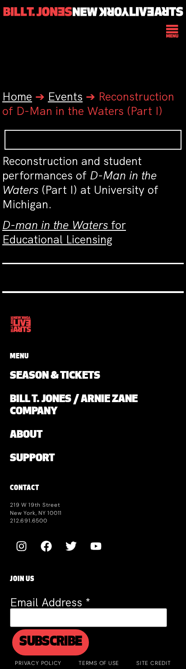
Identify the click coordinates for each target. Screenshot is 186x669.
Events (65, 96)
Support (32, 459)
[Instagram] (21, 546)
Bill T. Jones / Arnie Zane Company (74, 405)
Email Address (50, 602)
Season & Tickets (55, 376)
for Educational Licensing (64, 232)
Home (17, 96)
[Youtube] (95, 546)
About (26, 435)
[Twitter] (71, 546)
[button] (172, 32)
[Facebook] (46, 546)
